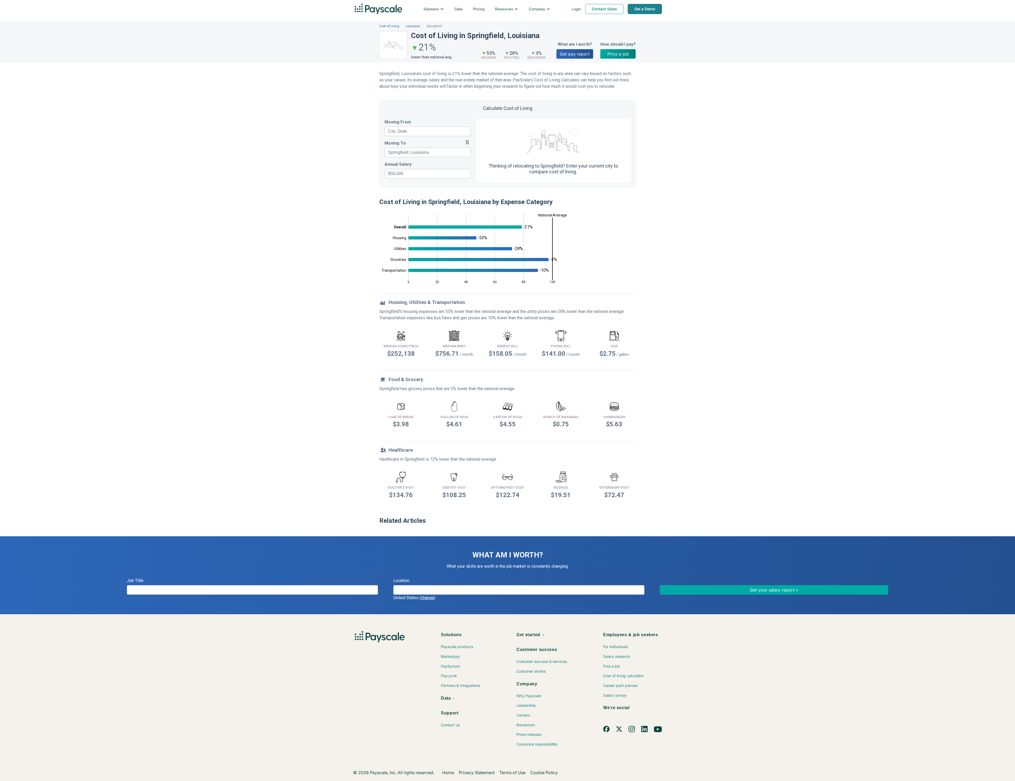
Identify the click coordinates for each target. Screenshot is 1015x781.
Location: (401, 580)
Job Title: (135, 580)
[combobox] (428, 131)
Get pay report (575, 54)
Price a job (618, 54)
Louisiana (413, 26)
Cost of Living (389, 26)
